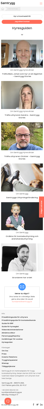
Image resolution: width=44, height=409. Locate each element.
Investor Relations (9, 357)
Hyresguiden (22, 28)
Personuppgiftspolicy (11, 336)
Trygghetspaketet (9, 360)
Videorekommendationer (12, 330)
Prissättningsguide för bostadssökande (19, 320)
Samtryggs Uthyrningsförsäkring (22, 198)
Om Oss (5, 351)
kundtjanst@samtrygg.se (22, 301)
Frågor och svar (41, 207)
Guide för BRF (7, 323)
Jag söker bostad (22, 21)
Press (4, 354)
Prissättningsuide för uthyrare (15, 317)
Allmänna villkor (8, 333)
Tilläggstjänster (8, 366)
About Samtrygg (13, 8)
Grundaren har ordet (22, 278)
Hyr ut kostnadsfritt (22, 16)
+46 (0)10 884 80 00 (10, 390)
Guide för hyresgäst (10, 326)
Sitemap (5, 363)
